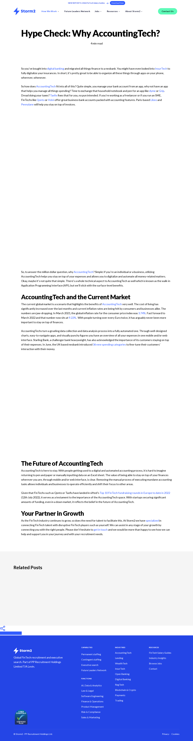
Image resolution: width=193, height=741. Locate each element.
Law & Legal (87, 690)
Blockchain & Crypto (125, 690)
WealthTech (121, 663)
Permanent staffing (91, 654)
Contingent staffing (91, 659)
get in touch (101, 529)
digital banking (55, 68)
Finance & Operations (92, 701)
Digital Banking (123, 679)
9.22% (72, 317)
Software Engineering (92, 696)
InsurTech (161, 68)
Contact (153, 668)
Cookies (175, 734)
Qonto (40, 100)
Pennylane (27, 104)
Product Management (92, 706)
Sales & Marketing (90, 717)
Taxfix (53, 95)
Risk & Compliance (90, 712)
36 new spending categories (109, 344)
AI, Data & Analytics (91, 685)
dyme (152, 90)
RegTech (119, 684)
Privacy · (166, 734)
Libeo (153, 100)
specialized (152, 520)
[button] (117, 3)
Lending (119, 658)
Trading (119, 700)
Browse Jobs (155, 663)
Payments (120, 695)
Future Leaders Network (93, 670)
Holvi (51, 100)
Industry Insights (157, 658)
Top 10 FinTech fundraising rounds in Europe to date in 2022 (135, 492)
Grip (161, 90)
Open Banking (122, 674)
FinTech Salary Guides (160, 652)
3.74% (142, 313)
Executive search (89, 665)
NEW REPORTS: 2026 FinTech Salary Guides (86, 3)
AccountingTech (46, 86)
